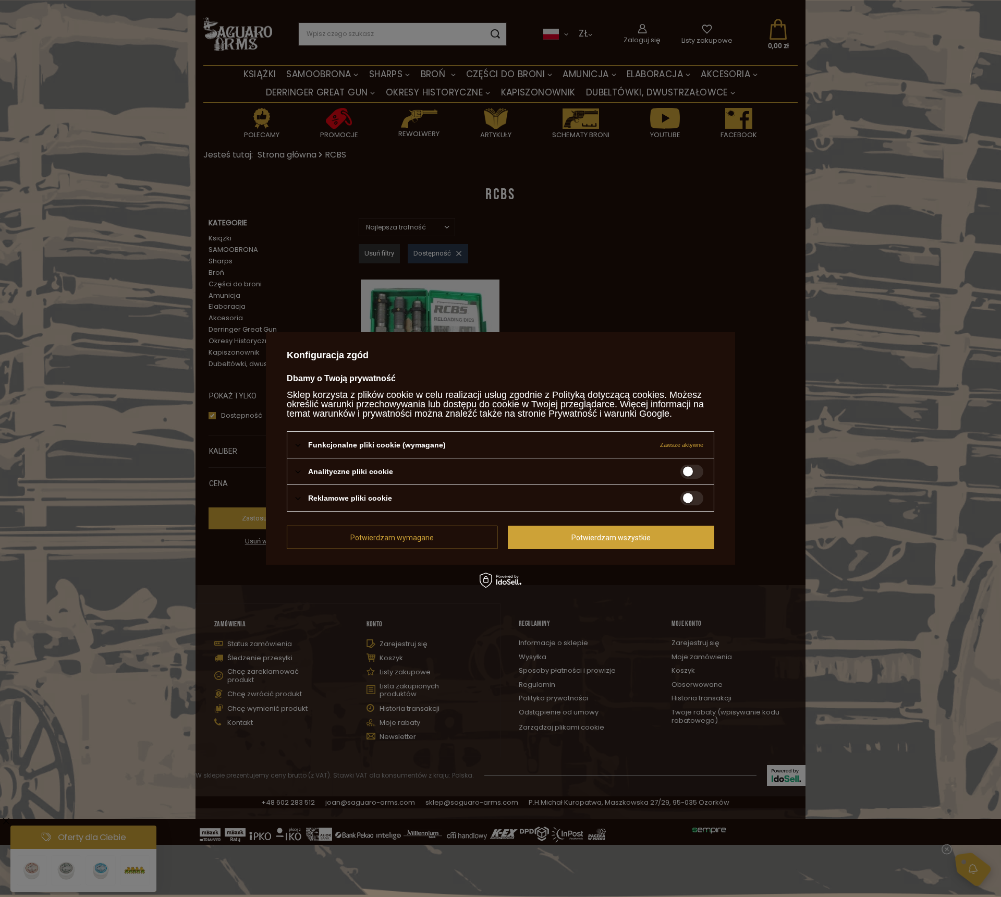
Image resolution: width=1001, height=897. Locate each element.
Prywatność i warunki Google (608, 413)
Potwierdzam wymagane (392, 537)
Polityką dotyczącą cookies (608, 395)
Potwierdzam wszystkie (611, 537)
